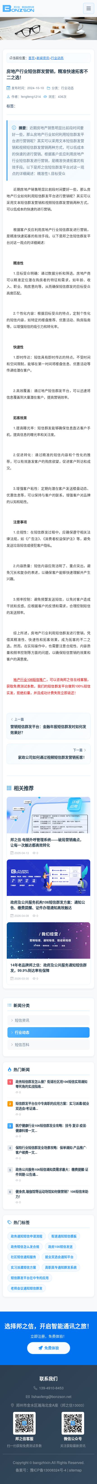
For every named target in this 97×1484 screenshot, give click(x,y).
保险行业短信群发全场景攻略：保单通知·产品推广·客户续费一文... (51, 1150)
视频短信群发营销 (59, 202)
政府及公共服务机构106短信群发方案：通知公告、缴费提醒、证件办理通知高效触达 (47, 905)
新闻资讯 (43, 58)
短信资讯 (22, 1020)
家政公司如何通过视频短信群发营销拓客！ (52, 757)
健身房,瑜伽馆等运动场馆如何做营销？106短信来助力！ (52, 1194)
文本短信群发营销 (28, 202)
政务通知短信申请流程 (26, 1236)
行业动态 (57, 58)
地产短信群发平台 (55, 390)
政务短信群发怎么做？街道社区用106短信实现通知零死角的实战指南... (51, 1084)
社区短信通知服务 (23, 1257)
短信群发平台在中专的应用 (30, 1278)
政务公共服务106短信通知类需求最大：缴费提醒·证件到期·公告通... (52, 1172)
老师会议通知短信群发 (26, 1288)
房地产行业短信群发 (57, 229)
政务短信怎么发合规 (25, 1246)
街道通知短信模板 (64, 1236)
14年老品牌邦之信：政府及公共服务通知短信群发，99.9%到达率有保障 (48, 967)
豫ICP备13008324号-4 (48, 1470)
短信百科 (22, 1044)
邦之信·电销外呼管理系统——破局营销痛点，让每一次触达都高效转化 (46, 842)
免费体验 (51, 1347)
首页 (31, 58)
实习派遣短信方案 (23, 1267)
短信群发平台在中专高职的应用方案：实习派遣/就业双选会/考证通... (52, 1106)
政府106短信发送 (60, 1246)
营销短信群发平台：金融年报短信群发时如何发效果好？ (48, 729)
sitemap (75, 1470)
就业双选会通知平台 (59, 1257)
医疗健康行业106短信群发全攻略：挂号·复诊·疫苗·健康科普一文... (51, 1128)
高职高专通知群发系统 (61, 1267)
